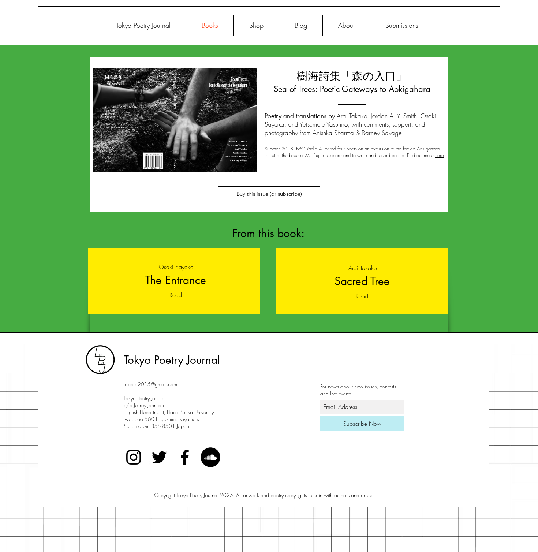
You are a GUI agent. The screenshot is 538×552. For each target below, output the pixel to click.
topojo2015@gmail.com (150, 384)
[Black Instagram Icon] (133, 457)
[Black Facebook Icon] (185, 457)
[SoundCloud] (210, 457)
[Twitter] (159, 457)
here (439, 155)
